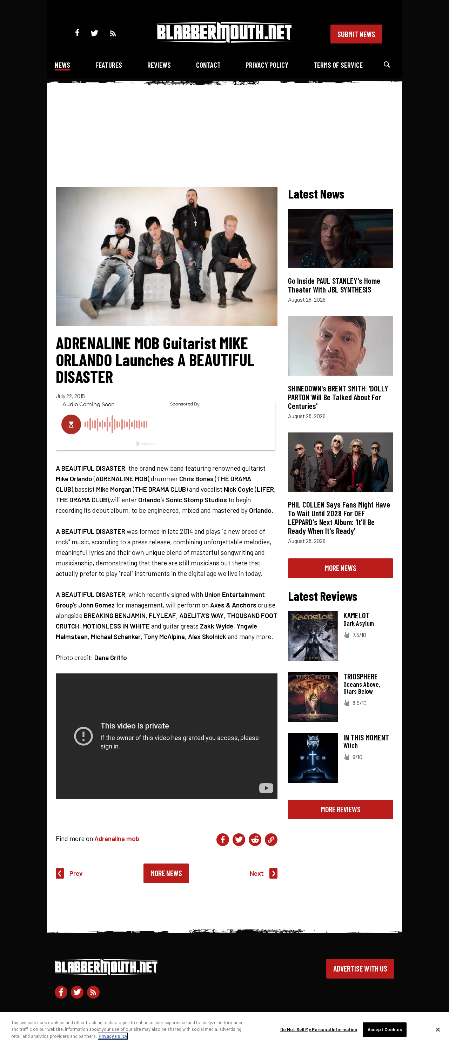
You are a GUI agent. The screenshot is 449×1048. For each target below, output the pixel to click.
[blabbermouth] (224, 40)
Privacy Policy (267, 64)
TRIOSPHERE (360, 676)
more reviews (341, 809)
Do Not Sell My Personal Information (318, 1029)
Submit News (356, 34)
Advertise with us (360, 968)
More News (166, 873)
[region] (224, 1030)
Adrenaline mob (116, 838)
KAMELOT (356, 615)
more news (340, 567)
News (62, 64)
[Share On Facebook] (222, 839)
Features (108, 64)
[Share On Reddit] (255, 839)
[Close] (437, 1029)
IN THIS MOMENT (366, 737)
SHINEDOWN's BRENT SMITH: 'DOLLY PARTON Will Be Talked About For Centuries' (338, 397)
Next (257, 873)
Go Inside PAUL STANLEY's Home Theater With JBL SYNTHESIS (334, 285)
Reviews (159, 64)
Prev (76, 873)
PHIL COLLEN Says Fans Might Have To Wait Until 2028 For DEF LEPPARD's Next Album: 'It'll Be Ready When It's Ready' (339, 517)
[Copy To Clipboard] (271, 839)
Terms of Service (338, 64)
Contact (208, 64)
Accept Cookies (385, 1029)
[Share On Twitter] (239, 839)
